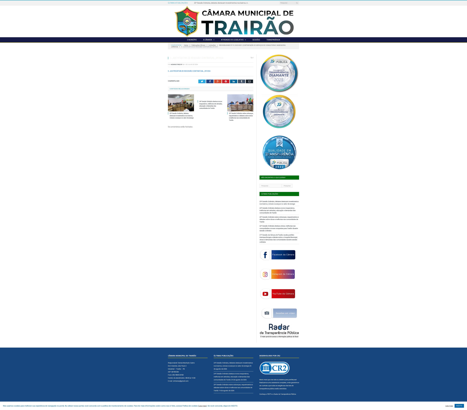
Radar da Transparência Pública (285, 394)
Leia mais (202, 406)
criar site (274, 380)
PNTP (269, 394)
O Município (192, 40)
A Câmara (207, 40)
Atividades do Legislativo (232, 40)
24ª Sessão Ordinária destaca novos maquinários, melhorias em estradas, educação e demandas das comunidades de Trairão (222, 3)
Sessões (256, 40)
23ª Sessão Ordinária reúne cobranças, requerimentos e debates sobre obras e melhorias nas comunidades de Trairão (279, 219)
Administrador (176, 64)
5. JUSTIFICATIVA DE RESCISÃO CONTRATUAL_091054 (189, 71)
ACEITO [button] (459, 406)
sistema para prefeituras (287, 380)
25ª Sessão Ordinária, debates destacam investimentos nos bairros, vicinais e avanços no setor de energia (182, 115)
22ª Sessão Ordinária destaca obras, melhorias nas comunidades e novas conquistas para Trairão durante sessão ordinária (279, 228)
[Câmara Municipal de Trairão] (233, 21)
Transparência (273, 40)
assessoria (275, 382)
